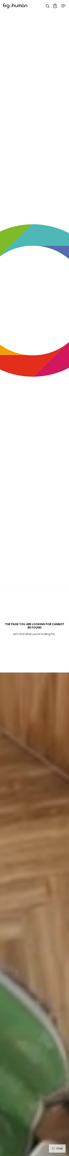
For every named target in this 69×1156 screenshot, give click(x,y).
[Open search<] (47, 6)
